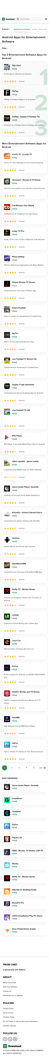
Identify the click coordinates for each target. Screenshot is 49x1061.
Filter (4, 48)
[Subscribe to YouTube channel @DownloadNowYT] (15, 1039)
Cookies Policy (8, 1017)
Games (34, 29)
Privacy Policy (8, 1008)
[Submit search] (18, 19)
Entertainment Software (22, 29)
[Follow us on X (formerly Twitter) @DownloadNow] (10, 1039)
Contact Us (7, 991)
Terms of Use (8, 1013)
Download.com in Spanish (13, 996)
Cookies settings (9, 1026)
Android (5, 29)
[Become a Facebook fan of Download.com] (5, 1039)
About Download (9, 983)
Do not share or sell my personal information (20, 1021)
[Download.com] (8, 19)
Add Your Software (10, 987)
